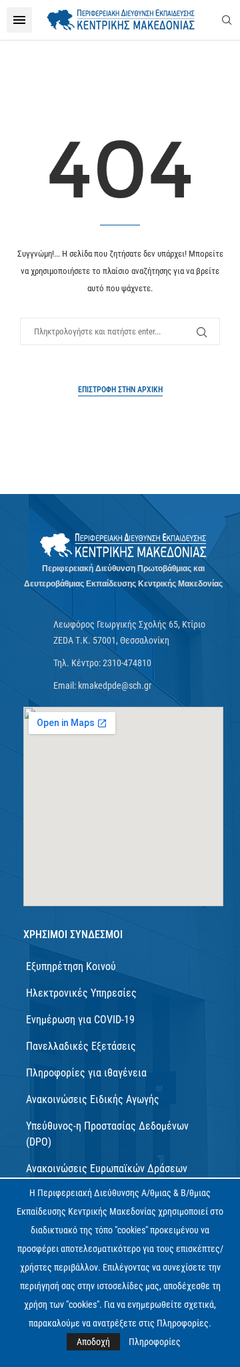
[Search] (226, 20)
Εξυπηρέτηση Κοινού (71, 966)
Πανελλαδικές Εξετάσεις (81, 1046)
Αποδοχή (93, 1341)
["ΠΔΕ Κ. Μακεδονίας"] (123, 545)
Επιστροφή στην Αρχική (120, 389)
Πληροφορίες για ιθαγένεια (86, 1072)
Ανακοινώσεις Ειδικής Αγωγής (92, 1099)
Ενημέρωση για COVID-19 (80, 1019)
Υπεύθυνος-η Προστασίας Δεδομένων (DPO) (107, 1134)
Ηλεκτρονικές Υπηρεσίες (81, 993)
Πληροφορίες (155, 1341)
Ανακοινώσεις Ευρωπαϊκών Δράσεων (106, 1168)
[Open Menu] (19, 20)
